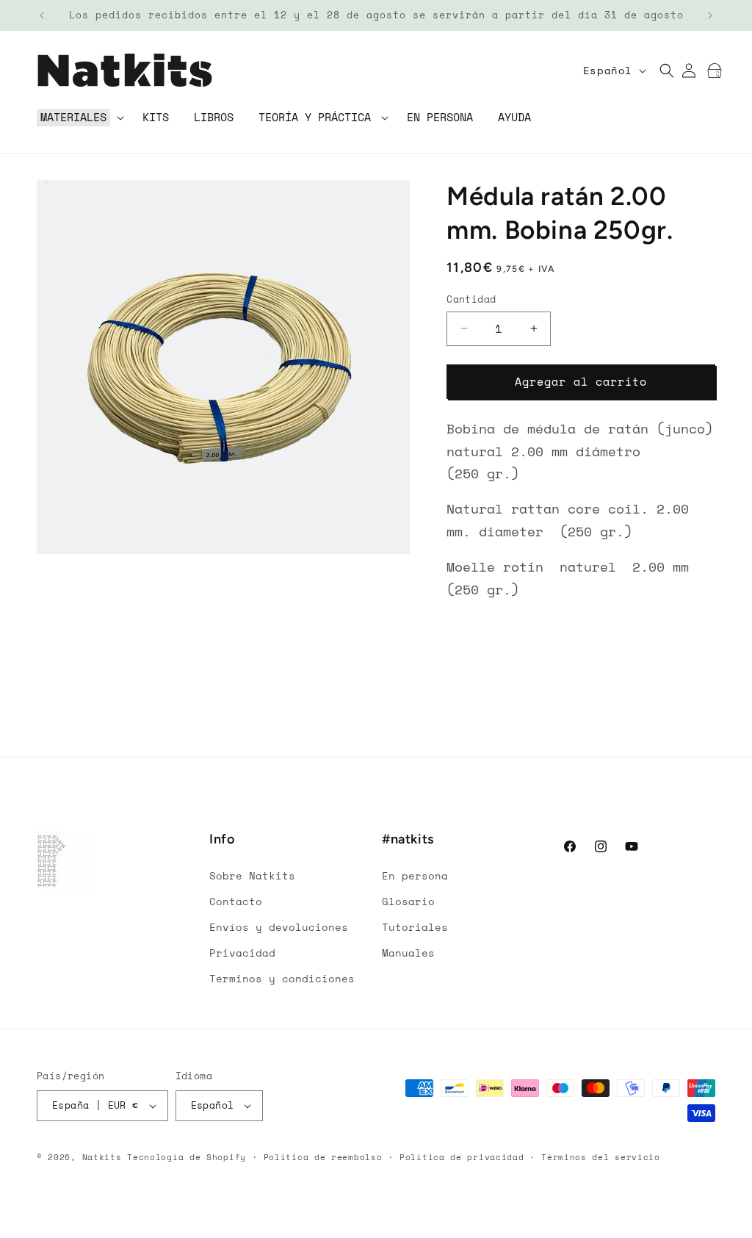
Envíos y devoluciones (278, 927)
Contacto (235, 901)
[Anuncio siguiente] (710, 15)
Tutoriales (415, 927)
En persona (415, 875)
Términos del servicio (600, 1157)
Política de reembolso (323, 1157)
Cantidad (471, 299)
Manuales (408, 952)
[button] (79, 118)
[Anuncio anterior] (42, 15)
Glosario (408, 901)
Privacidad (242, 952)
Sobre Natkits (252, 875)
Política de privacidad (462, 1157)
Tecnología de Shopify (186, 1157)
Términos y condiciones (282, 978)
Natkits (102, 1157)
